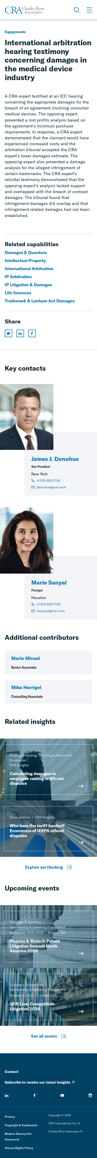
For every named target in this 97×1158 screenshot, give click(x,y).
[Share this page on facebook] (32, 333)
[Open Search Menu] (77, 10)
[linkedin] (6, 1095)
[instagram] (90, 1095)
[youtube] (62, 1095)
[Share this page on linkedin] (20, 333)
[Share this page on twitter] (8, 333)
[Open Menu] (89, 10)
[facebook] (34, 1095)
